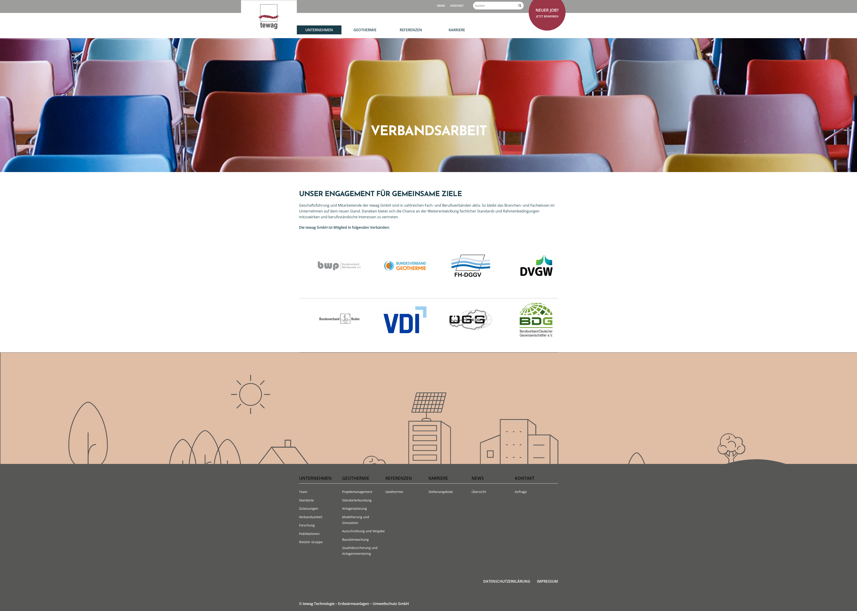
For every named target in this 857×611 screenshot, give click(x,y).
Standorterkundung (357, 500)
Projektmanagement (357, 492)
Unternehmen (319, 29)
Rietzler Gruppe (311, 542)
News (441, 6)
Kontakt (457, 6)
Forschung (307, 525)
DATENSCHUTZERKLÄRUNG (506, 581)
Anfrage (521, 492)
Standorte (306, 500)
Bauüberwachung (355, 539)
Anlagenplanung (354, 508)
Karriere (457, 29)
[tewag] (269, 29)
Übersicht (479, 492)
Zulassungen (308, 508)
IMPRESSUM (547, 581)
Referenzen (411, 29)
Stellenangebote (440, 492)
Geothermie (365, 29)
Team (303, 492)
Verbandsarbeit (310, 517)
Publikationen (309, 534)
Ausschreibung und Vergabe (363, 531)
